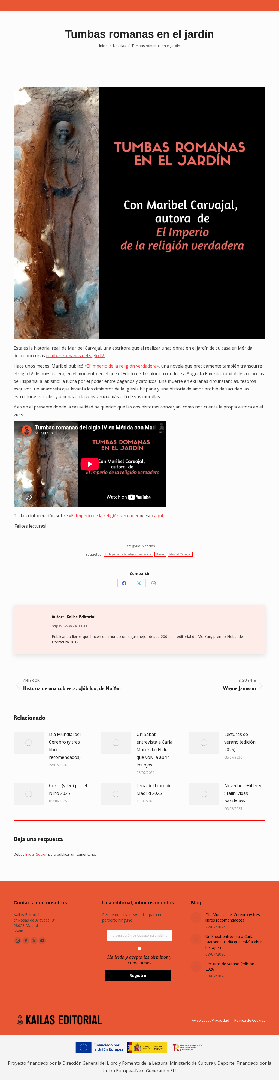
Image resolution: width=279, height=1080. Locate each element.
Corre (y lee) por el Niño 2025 (68, 789)
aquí (158, 516)
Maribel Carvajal (180, 554)
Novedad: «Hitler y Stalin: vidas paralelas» (242, 793)
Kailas (160, 554)
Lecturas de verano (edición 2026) (240, 742)
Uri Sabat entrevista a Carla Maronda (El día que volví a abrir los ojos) (154, 749)
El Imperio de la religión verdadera (122, 366)
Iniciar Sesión (36, 854)
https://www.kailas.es (69, 626)
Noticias (148, 545)
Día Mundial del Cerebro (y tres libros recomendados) (65, 745)
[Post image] (29, 743)
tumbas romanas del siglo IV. (75, 356)
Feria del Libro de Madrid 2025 (154, 789)
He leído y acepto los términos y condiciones (139, 959)
